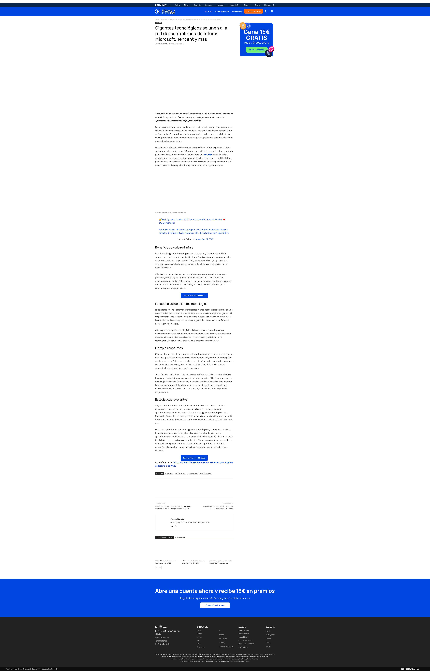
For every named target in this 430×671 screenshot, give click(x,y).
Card (198, 644)
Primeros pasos (244, 630)
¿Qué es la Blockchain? (247, 644)
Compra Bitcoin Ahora (215, 605)
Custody (222, 643)
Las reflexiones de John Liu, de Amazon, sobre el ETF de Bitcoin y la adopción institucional (173, 507)
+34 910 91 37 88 (161, 641)
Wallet (199, 630)
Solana (257, 5)
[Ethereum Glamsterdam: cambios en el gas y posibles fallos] (194, 550)
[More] (193, 50)
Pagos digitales (234, 5)
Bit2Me (177, 5)
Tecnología (164, 19)
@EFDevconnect (167, 222)
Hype (201, 473)
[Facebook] (157, 50)
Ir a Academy (243, 647)
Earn (198, 640)
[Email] (183, 50)
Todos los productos (226, 646)
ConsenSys (168, 473)
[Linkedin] (173, 50)
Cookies (35, 669)
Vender (199, 637)
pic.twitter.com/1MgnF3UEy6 (215, 233)
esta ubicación (244, 661)
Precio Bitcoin (243, 637)
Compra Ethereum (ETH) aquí (194, 295)
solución (208, 154)
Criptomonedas (222, 11)
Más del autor (180, 537)
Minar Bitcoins (244, 634)
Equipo (268, 631)
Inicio (157, 19)
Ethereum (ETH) (192, 473)
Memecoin (220, 5)
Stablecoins (268, 5)
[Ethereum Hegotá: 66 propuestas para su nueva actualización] (221, 550)
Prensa (268, 639)
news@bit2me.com (162, 637)
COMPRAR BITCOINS (253, 11)
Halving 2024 (237, 11)
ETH (176, 473)
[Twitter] (162, 50)
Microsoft (208, 473)
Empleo (268, 646)
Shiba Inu (247, 5)
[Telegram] (188, 50)
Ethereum (208, 5)
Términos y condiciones (14, 669)
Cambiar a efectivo (245, 640)
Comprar (200, 634)
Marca (268, 643)
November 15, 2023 (204, 239)
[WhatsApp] (168, 50)
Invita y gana (270, 635)
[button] (265, 12)
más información (187, 657)
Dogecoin (197, 5)
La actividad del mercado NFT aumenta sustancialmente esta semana (218, 507)
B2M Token (223, 639)
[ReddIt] (178, 50)
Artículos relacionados (164, 537)
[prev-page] (156, 567)
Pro (220, 631)
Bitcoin (186, 5)
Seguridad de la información (48, 669)
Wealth (221, 635)
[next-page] (160, 567)
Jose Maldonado (162, 44)
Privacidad (27, 669)
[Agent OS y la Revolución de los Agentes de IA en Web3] (167, 550)
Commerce (201, 647)
